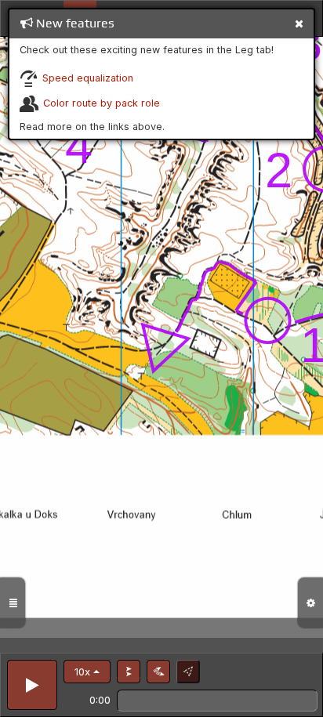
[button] (87, 671)
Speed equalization (87, 78)
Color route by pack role (101, 103)
